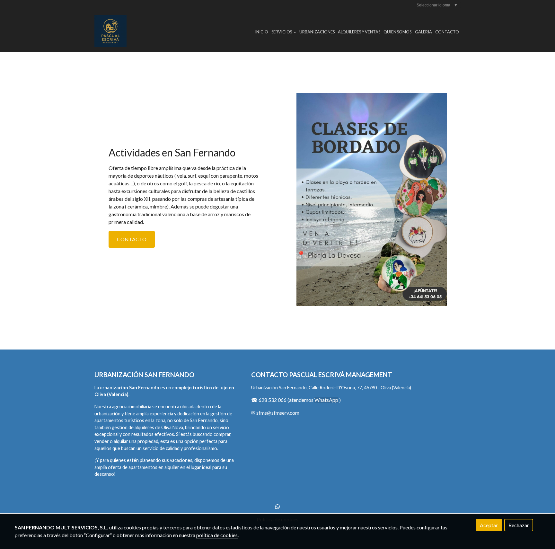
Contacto (447, 31)
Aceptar (489, 525)
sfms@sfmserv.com (277, 413)
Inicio (261, 31)
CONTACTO (131, 239)
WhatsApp (326, 400)
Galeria (423, 31)
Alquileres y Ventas (359, 31)
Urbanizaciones (317, 31)
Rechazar (518, 525)
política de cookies (217, 535)
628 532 (268, 400)
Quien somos (397, 31)
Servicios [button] (282, 31)
